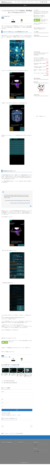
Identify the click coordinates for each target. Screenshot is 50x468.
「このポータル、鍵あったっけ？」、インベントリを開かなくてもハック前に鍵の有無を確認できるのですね (28, 375)
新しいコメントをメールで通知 (6, 412)
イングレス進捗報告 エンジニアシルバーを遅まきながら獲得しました (13, 374)
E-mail (2, 402)
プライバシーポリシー (40, 17)
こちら (10, 351)
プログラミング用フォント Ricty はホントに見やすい (41, 73)
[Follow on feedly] (46, 2)
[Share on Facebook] (41, 2)
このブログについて (38, 16)
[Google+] (44, 2)
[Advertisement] (42, 43)
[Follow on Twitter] (42, 2)
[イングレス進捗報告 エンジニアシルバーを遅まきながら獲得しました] (13, 372)
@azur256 (37, 13)
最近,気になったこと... (7, 2)
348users (47, 65)
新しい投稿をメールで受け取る (6, 413)
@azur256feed (36, 28)
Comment (3, 391)
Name (2, 399)
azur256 (42, 15)
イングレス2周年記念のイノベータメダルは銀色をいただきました (5, 374)
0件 (6, 16)
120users (47, 68)
